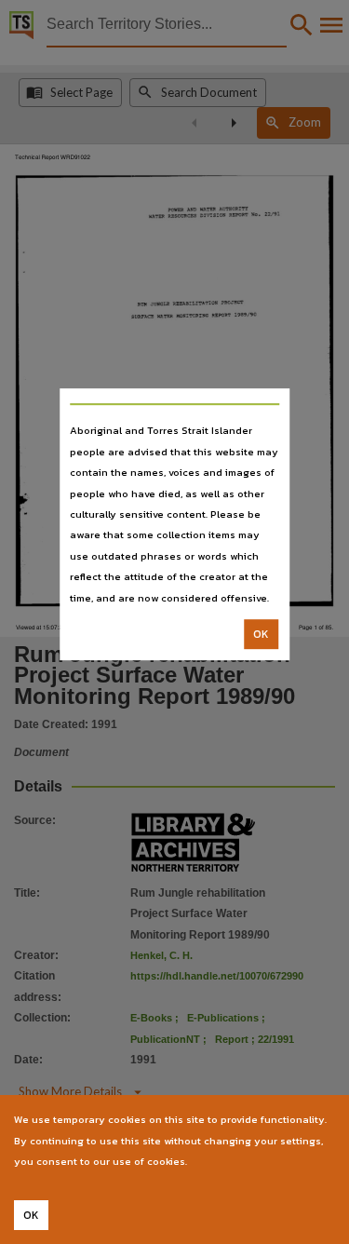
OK (261, 634)
